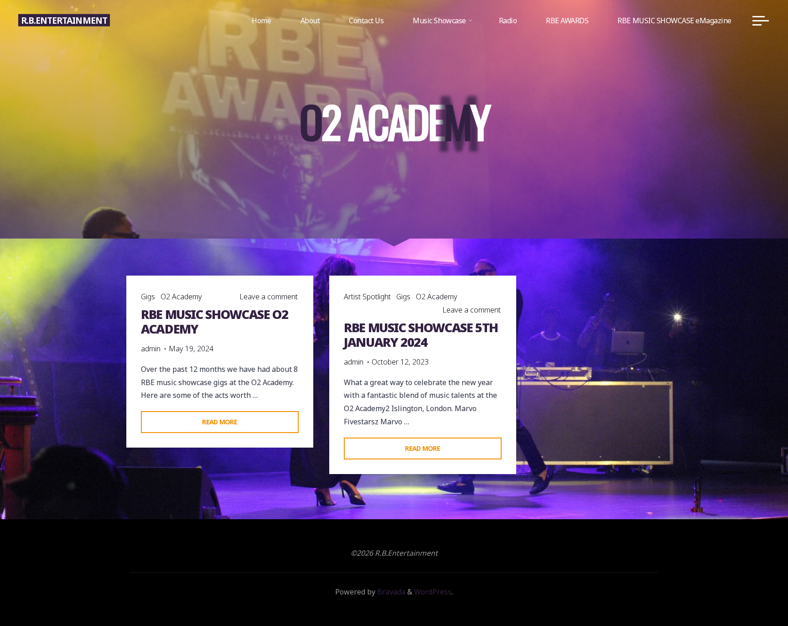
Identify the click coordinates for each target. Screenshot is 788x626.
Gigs (148, 297)
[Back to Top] (752, 590)
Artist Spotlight (367, 297)
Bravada (390, 592)
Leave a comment (268, 297)
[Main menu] (760, 20)
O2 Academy (181, 297)
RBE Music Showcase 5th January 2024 (421, 335)
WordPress (432, 592)
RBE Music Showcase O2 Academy (214, 322)
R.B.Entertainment (64, 20)
